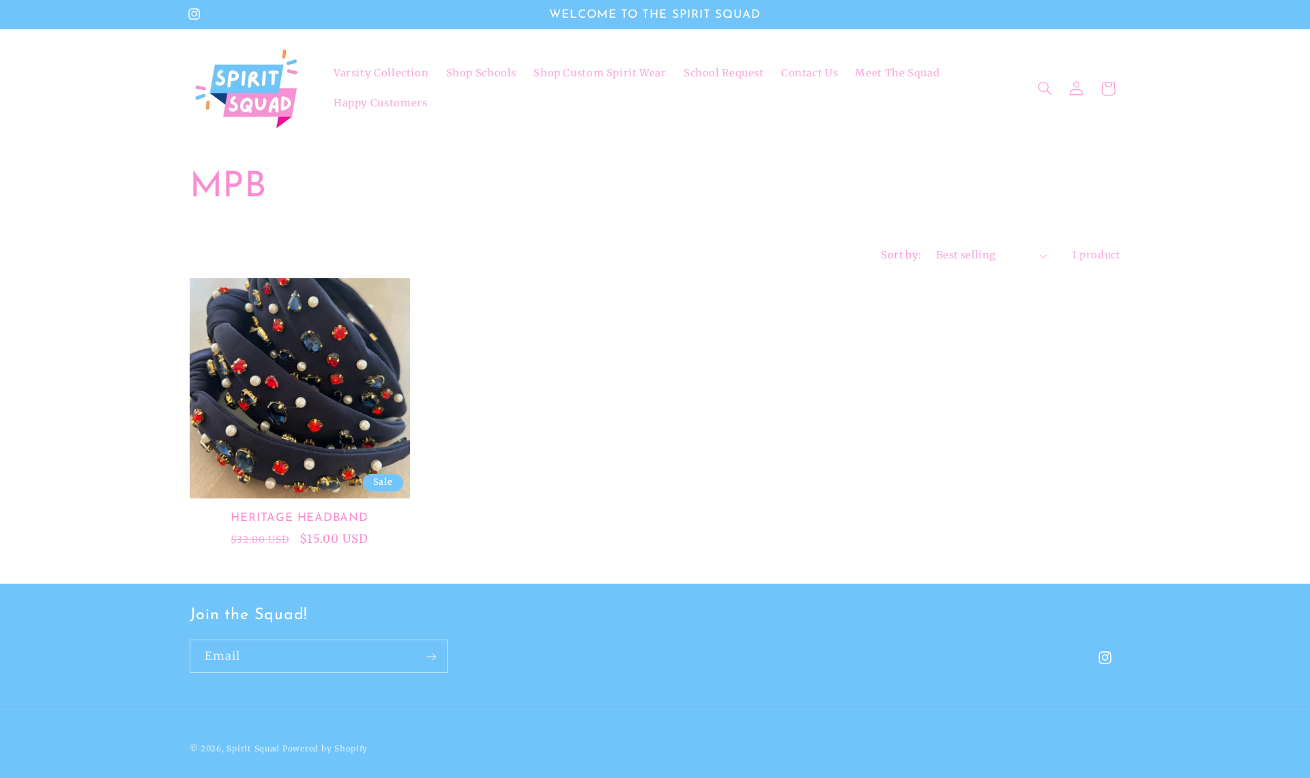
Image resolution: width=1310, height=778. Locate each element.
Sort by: (901, 255)
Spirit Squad (253, 748)
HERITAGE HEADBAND (299, 518)
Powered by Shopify (325, 748)
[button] (1044, 88)
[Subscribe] (430, 656)
